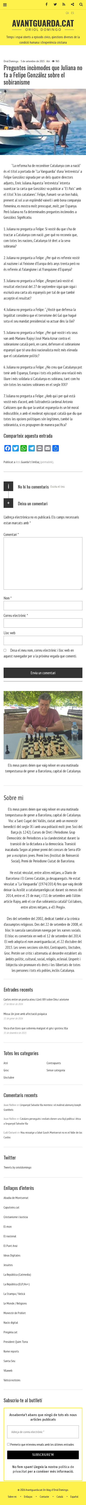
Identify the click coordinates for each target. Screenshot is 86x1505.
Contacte (44, 1496)
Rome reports (11, 1351)
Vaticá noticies (12, 1380)
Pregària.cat (10, 1332)
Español (74, 1496)
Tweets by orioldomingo (17, 1167)
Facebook (45, 4)
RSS (62, 4)
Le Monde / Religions (15, 1303)
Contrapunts (54, 1063)
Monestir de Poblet (15, 1313)
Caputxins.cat (11, 1207)
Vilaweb (8, 1370)
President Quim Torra (16, 1342)
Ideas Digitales (12, 1255)
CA (67, 13)
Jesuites (8, 1265)
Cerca (80, 4)
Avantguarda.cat (43, 23)
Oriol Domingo (11, 61)
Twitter (54, 4)
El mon (8, 1226)
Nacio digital (11, 1322)
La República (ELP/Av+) (17, 1284)
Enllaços (28, 1496)
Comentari (11, 534)
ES (72, 13)
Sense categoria (56, 1070)
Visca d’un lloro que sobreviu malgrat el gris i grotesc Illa (36, 1028)
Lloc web (9, 632)
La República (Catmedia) (17, 1274)
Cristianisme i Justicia (16, 1217)
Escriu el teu (58, 486)
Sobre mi (12, 1496)
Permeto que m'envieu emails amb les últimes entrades (42, 1444)
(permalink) (46, 462)
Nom (8, 597)
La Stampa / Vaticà (14, 1294)
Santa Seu (9, 1361)
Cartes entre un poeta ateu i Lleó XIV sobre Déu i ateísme (36, 999)
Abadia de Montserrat (16, 1198)
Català (60, 1496)
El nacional (10, 1236)
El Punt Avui (10, 1246)
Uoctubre (9, 1077)
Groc (6, 1070)
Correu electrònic (16, 615)
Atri (48, 61)
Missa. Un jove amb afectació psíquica (25, 1014)
